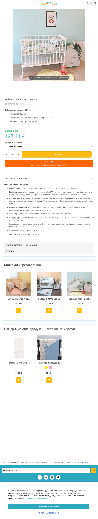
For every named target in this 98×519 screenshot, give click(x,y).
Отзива (10, 251)
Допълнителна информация (21, 245)
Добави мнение (26, 104)
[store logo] (49, 3)
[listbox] (49, 367)
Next (94, 285)
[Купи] (18, 310)
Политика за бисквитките (36, 498)
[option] (46, 367)
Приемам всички (49, 506)
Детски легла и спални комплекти (34, 462)
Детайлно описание (17, 178)
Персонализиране (48, 513)
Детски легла (57, 462)
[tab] (49, 178)
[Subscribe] (93, 470)
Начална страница (9, 462)
